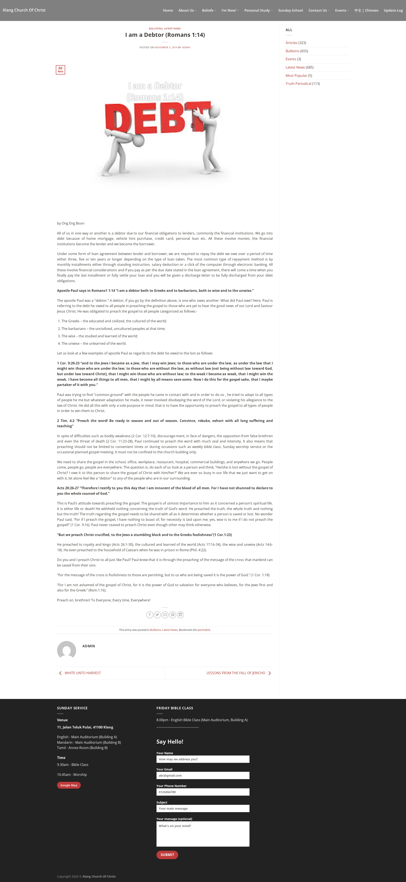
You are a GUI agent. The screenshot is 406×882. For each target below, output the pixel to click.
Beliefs (207, 10)
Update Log (393, 10)
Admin (186, 47)
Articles (292, 42)
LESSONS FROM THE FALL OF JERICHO (236, 673)
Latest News (172, 28)
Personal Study (257, 10)
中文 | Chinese (366, 10)
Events (340, 10)
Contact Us (318, 10)
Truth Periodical (298, 83)
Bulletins (155, 28)
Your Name (164, 753)
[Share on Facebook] (149, 614)
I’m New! (229, 10)
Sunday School (290, 10)
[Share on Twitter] (157, 614)
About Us (186, 10)
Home (168, 10)
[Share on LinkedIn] (180, 614)
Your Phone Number (171, 786)
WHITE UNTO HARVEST (82, 673)
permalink (204, 630)
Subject (161, 802)
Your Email (164, 769)
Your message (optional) (174, 819)
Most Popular (296, 75)
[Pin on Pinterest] (172, 614)
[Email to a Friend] (165, 614)
